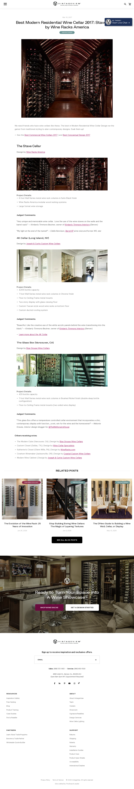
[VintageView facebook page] (55, 683)
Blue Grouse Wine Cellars (71, 442)
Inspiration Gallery (13, 698)
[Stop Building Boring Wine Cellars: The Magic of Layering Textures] (67, 499)
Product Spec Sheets (77, 758)
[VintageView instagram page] (74, 683)
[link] (5, 4)
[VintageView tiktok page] (79, 683)
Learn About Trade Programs (16, 734)
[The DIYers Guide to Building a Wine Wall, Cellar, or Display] (111, 499)
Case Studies (11, 714)
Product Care (74, 754)
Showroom (73, 710)
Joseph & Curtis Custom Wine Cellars (43, 244)
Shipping (72, 738)
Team (71, 702)
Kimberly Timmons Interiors (71, 329)
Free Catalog (11, 702)
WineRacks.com (68, 450)
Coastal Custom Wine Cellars (77, 454)
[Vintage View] (67, 641)
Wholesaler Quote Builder (15, 742)
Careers (72, 706)
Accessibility (74, 762)
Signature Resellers (76, 714)
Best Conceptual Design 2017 (76, 135)
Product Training (12, 710)
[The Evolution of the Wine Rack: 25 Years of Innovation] (22, 499)
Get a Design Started (82, 607)
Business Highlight (31, 482)
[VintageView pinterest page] (64, 683)
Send (96, 660)
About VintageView (76, 698)
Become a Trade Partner (15, 738)
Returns (72, 734)
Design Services (75, 717)
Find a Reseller (11, 717)
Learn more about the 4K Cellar (33, 335)
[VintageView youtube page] (69, 683)
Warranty (72, 746)
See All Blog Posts (67, 540)
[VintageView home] (67, 4)
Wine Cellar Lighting (76, 721)
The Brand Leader (72, 784)
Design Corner (67, 32)
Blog (8, 706)
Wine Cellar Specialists (63, 446)
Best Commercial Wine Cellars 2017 (40, 135)
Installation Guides (76, 750)
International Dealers (77, 765)
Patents (72, 742)
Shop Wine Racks (49, 607)
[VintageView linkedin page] (60, 683)
